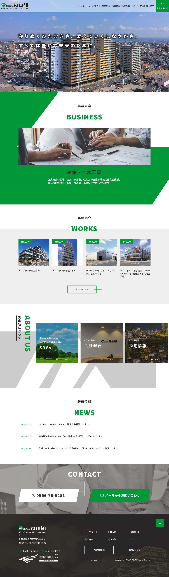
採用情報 (126, 6)
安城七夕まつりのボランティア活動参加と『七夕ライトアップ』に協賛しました (78, 448)
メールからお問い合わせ (122, 495)
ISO (133, 6)
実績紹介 (106, 6)
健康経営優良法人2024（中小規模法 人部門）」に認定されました (71, 436)
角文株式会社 (99, 549)
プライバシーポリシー (98, 560)
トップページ (84, 6)
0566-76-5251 (147, 6)
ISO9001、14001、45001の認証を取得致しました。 (65, 424)
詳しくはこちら (82, 289)
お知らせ (96, 6)
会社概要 (116, 6)
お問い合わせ (162, 8)
